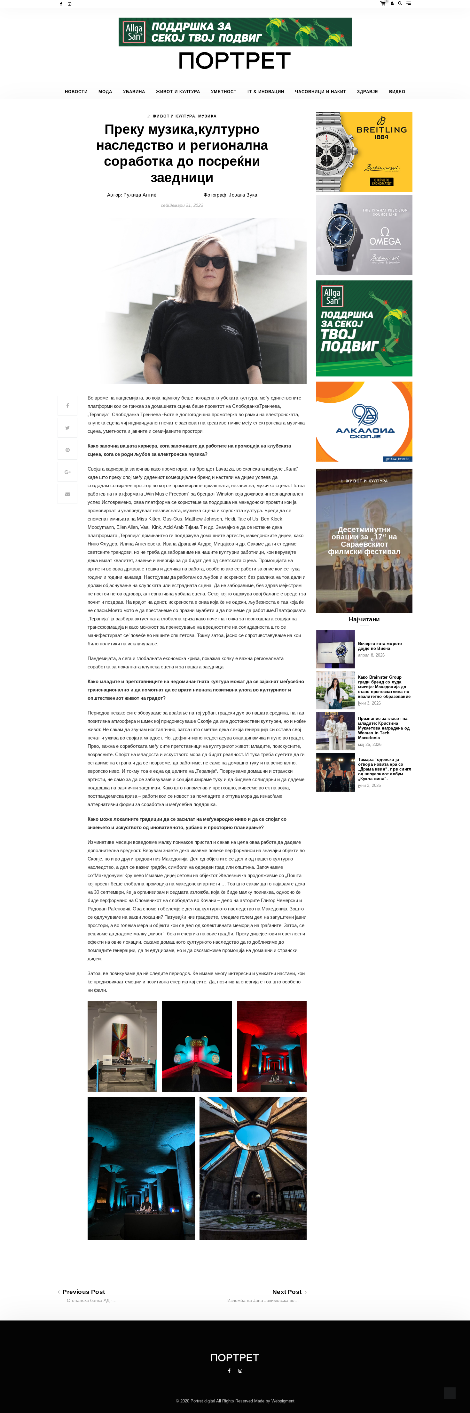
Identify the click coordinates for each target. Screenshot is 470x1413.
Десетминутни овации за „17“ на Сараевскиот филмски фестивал (364, 540)
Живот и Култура (178, 92)
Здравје (367, 92)
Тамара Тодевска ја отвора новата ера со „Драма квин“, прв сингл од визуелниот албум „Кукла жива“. (384, 769)
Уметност (224, 92)
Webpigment (282, 1401)
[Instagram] (70, 4)
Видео (397, 92)
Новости (76, 92)
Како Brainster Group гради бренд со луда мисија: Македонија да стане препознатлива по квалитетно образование (384, 687)
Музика (207, 116)
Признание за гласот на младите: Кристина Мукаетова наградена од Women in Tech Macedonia (384, 728)
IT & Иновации (265, 92)
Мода (105, 92)
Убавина (134, 92)
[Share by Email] (67, 494)
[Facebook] (62, 4)
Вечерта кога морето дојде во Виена (380, 646)
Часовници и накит (320, 92)
